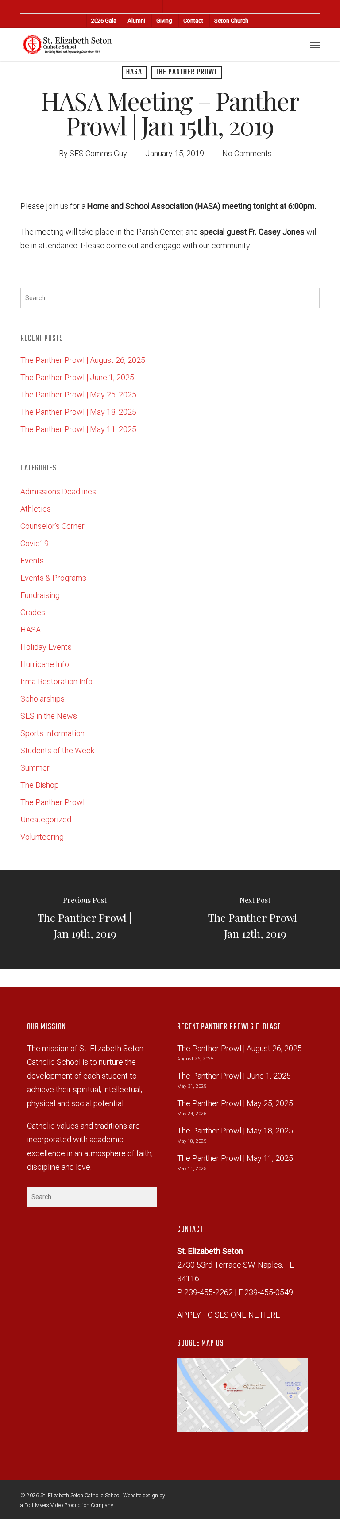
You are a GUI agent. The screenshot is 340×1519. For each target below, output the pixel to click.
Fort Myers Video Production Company (68, 1505)
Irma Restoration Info (56, 681)
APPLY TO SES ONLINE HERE (228, 1314)
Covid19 (34, 543)
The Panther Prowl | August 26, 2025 (82, 360)
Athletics (35, 508)
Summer (35, 767)
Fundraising (40, 595)
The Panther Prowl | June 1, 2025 (77, 377)
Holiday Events (46, 647)
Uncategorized (45, 819)
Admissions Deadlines (58, 491)
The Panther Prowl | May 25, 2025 (78, 394)
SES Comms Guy (98, 153)
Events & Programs (53, 577)
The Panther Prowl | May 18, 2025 (78, 411)
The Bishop (39, 785)
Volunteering (42, 836)
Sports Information (52, 733)
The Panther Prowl (186, 72)
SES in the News (48, 716)
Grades (32, 612)
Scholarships (42, 698)
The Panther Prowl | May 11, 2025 (78, 429)
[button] (315, 44)
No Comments (247, 153)
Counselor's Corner (52, 526)
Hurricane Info (44, 664)
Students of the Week (57, 750)
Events (32, 560)
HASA (134, 72)
